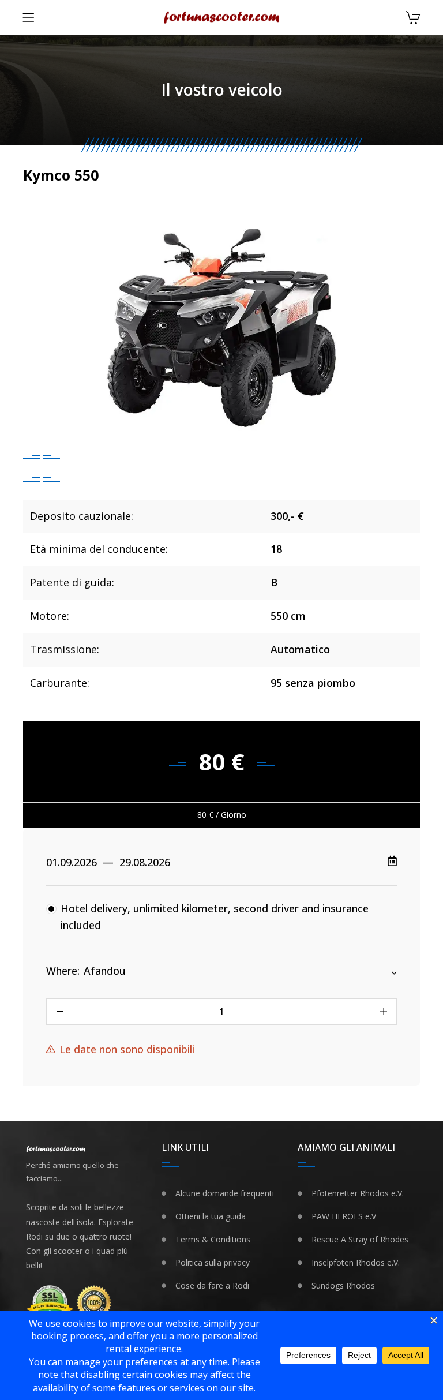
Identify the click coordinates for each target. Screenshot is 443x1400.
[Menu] (28, 17)
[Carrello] (413, 18)
